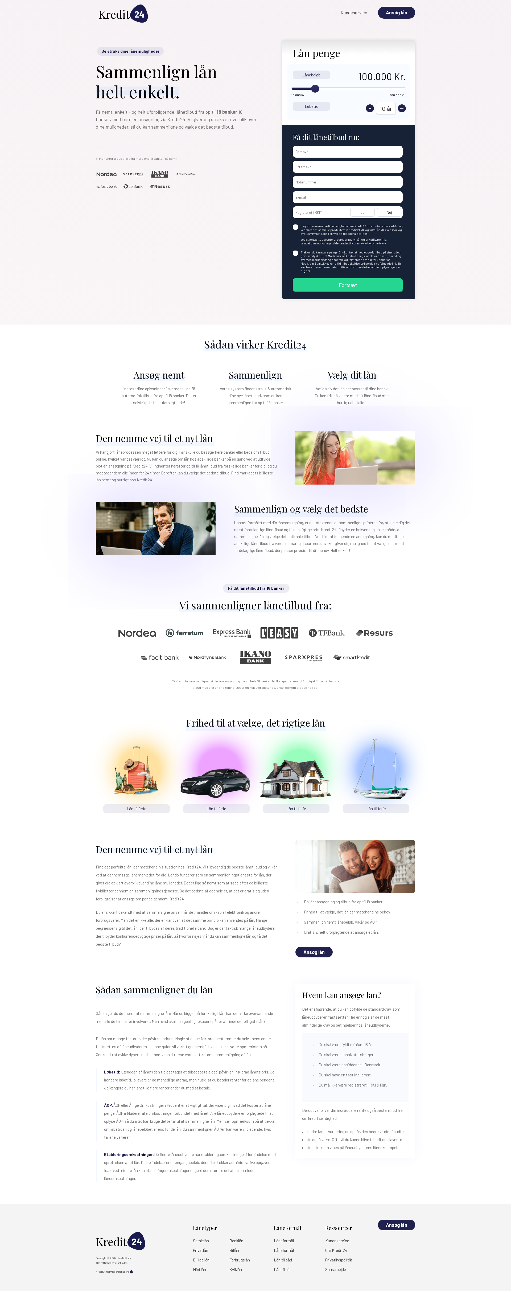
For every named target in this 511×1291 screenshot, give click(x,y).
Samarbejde (335, 1269)
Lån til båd (283, 1259)
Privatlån (200, 1250)
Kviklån (235, 1269)
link (394, 263)
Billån (234, 1250)
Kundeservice (354, 12)
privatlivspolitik (375, 239)
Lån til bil (282, 1269)
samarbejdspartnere (373, 243)
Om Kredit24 (336, 1250)
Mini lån (199, 1269)
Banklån (236, 1240)
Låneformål (284, 1240)
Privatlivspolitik (338, 1259)
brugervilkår (352, 239)
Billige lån (201, 1259)
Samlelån (201, 1240)
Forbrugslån (239, 1259)
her (308, 271)
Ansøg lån (396, 12)
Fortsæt (348, 285)
